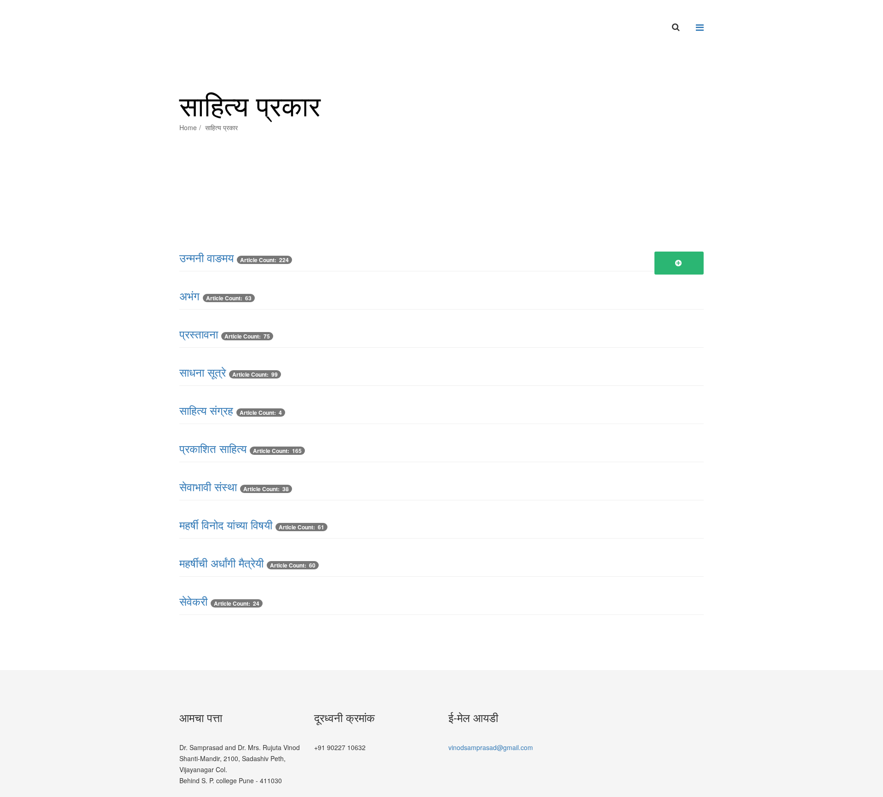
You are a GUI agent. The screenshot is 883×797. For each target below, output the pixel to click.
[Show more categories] (679, 263)
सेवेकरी (193, 601)
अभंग (189, 295)
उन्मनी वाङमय (206, 257)
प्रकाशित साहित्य (213, 448)
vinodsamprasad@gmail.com (490, 747)
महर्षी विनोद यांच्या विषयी (225, 524)
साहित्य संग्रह (206, 410)
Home (188, 127)
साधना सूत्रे (202, 372)
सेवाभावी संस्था (208, 486)
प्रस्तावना (198, 334)
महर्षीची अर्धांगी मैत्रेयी (221, 563)
